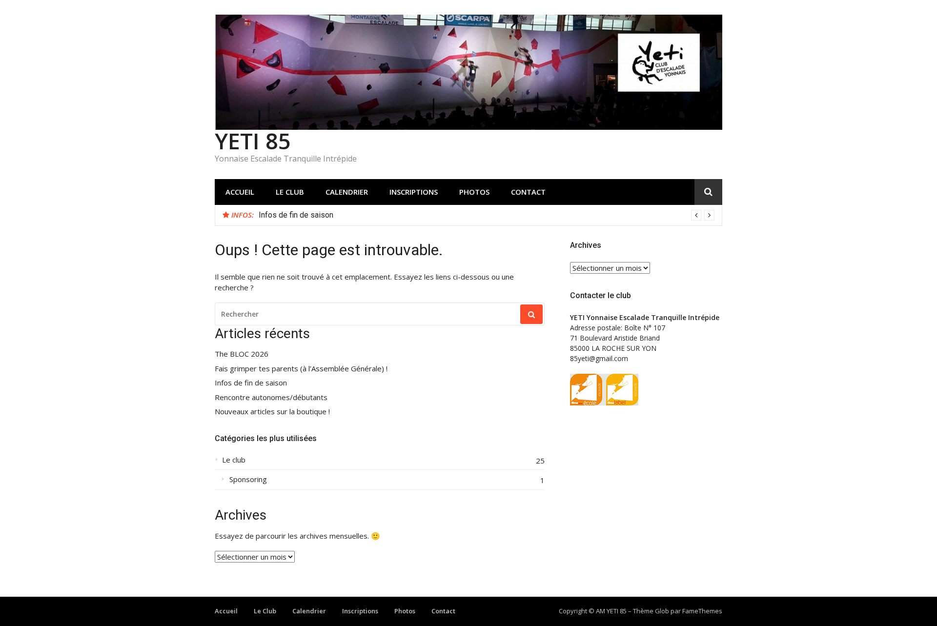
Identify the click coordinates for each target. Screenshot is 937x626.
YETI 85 (253, 141)
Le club (233, 459)
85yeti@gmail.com (599, 358)
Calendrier (347, 192)
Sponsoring (248, 479)
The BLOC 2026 (241, 354)
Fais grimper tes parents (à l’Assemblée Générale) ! (301, 368)
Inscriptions (413, 192)
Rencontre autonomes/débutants (271, 397)
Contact (528, 192)
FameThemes (702, 610)
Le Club (290, 192)
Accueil (239, 192)
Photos (474, 192)
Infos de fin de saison (296, 215)
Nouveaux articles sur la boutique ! (272, 411)
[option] (486, 215)
